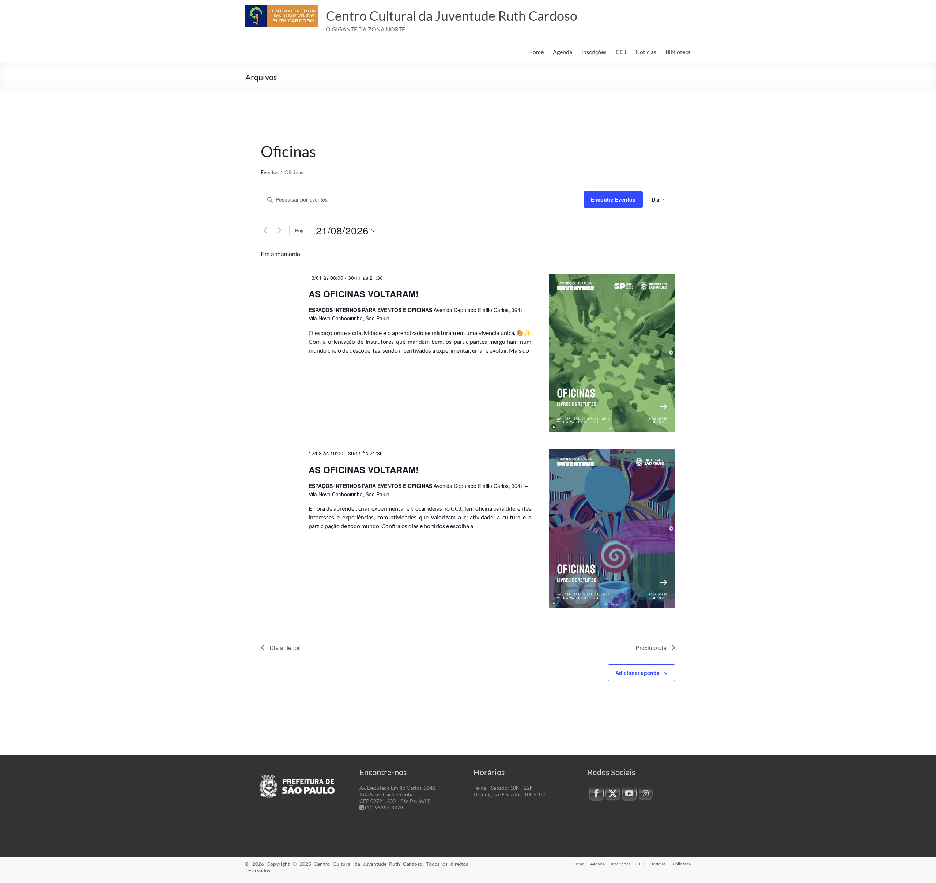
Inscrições (594, 51)
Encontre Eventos (613, 199)
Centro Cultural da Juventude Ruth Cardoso (451, 16)
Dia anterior (284, 647)
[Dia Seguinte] (279, 230)
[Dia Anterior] (265, 230)
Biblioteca (678, 51)
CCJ (621, 51)
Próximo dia (651, 647)
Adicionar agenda (637, 672)
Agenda (562, 51)
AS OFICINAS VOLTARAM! (364, 294)
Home (536, 51)
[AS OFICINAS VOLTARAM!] (612, 353)
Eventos (270, 172)
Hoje (300, 230)
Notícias (645, 51)
